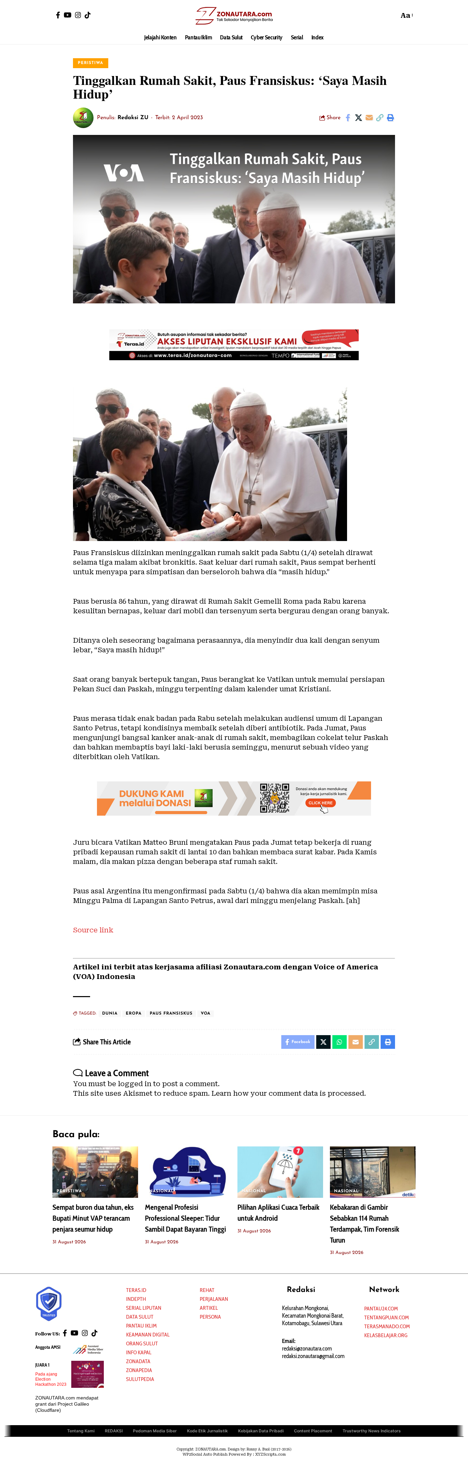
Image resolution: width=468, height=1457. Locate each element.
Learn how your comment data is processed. (288, 1093)
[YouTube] (67, 15)
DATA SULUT (139, 1317)
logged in (134, 1084)
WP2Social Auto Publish (205, 1454)
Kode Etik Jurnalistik (207, 1430)
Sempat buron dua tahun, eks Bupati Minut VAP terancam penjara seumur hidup (93, 1218)
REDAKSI (114, 1430)
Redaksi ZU (133, 118)
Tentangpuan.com (386, 1317)
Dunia (110, 1014)
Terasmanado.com (387, 1326)
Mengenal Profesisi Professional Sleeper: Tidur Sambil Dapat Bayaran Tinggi (185, 1218)
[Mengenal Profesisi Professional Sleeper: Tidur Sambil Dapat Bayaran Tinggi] (188, 1172)
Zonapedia (139, 1370)
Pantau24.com (381, 1308)
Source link (93, 930)
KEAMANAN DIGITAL (148, 1334)
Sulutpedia (140, 1379)
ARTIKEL (209, 1308)
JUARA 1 (42, 1365)
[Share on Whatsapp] (339, 1042)
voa (205, 1014)
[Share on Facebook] (348, 117)
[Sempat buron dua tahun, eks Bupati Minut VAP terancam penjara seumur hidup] (95, 1172)
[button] (392, 15)
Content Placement (313, 1430)
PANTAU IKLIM (141, 1325)
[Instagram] (78, 15)
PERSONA (210, 1317)
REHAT (207, 1290)
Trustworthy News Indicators (372, 1430)
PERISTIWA (90, 63)
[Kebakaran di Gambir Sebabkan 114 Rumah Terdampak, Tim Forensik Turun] (373, 1172)
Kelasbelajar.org (385, 1335)
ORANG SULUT (142, 1343)
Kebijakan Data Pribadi (261, 1430)
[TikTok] (88, 15)
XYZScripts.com (270, 1454)
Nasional (161, 1191)
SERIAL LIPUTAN (143, 1308)
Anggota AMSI (47, 1347)
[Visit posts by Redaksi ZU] (83, 118)
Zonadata (138, 1361)
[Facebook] (58, 15)
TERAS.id (136, 1290)
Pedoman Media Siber (155, 1430)
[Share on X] (358, 117)
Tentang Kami (81, 1430)
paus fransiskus (171, 1014)
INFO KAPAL (138, 1352)
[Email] (369, 117)
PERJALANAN (214, 1299)
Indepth (136, 1299)
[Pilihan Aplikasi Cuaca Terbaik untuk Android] (280, 1172)
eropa (133, 1014)
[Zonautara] (233, 15)
